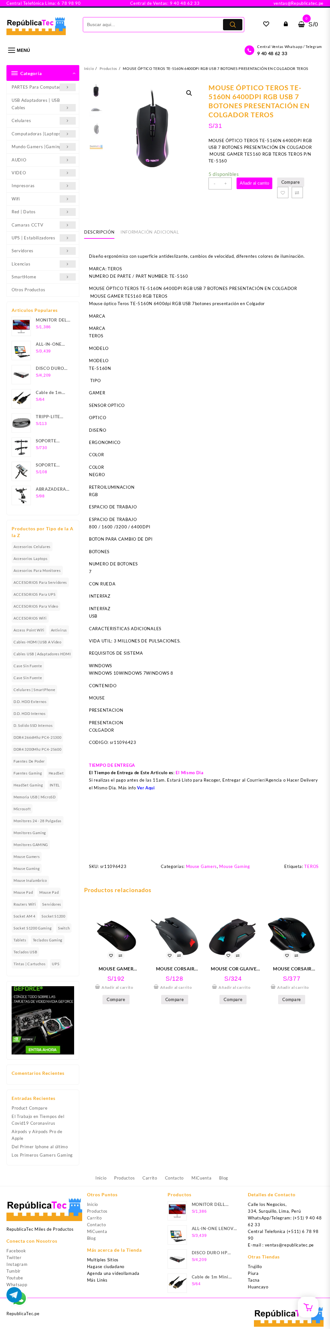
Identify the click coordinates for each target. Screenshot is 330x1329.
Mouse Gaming (27, 868)
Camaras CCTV (27, 224)
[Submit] (232, 24)
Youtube (14, 1277)
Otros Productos (28, 289)
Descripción (99, 232)
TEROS (311, 866)
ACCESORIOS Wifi (30, 618)
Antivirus (59, 630)
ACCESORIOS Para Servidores (40, 582)
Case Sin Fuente (28, 666)
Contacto (96, 1224)
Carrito (94, 1217)
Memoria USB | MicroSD (35, 797)
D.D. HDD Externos (30, 701)
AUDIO (19, 159)
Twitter (14, 1257)
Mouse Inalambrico (30, 880)
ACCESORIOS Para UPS (34, 594)
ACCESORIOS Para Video (36, 606)
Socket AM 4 (24, 916)
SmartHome (24, 276)
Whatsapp (16, 1284)
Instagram (16, 1264)
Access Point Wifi (29, 630)
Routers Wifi (25, 904)
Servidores (23, 250)
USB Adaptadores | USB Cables (36, 104)
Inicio (92, 1204)
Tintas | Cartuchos (30, 964)
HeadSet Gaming (28, 785)
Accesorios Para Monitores (37, 570)
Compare (290, 182)
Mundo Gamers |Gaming (37, 146)
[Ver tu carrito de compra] (301, 24)
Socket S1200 (53, 916)
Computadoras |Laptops (36, 133)
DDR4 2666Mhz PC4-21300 (37, 737)
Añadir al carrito (254, 183)
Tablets (20, 940)
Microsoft (22, 809)
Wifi (16, 198)
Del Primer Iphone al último (40, 1146)
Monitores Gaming (30, 833)
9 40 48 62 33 (272, 53)
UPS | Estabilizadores (33, 237)
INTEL (55, 785)
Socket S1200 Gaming (33, 928)
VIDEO (19, 172)
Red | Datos (24, 211)
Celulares (21, 120)
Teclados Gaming (48, 940)
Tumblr (13, 1271)
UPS (55, 964)
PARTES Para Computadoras (41, 87)
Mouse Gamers (27, 856)
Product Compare (30, 1108)
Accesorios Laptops (31, 558)
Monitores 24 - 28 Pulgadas (38, 821)
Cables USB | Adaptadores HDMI (42, 654)
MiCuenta (97, 1231)
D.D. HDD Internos (30, 713)
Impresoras (23, 185)
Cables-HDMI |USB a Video (38, 642)
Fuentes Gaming (28, 773)
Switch (64, 928)
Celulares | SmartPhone (34, 690)
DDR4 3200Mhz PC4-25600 (37, 749)
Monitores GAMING (31, 845)
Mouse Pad (23, 892)
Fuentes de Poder (29, 761)
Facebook (16, 1250)
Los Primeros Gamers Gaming (42, 1155)
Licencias (21, 263)
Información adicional (150, 232)
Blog (91, 1238)
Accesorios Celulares (32, 546)
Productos (97, 1211)
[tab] (101, 232)
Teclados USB (25, 952)
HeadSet (56, 773)
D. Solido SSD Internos (33, 725)
